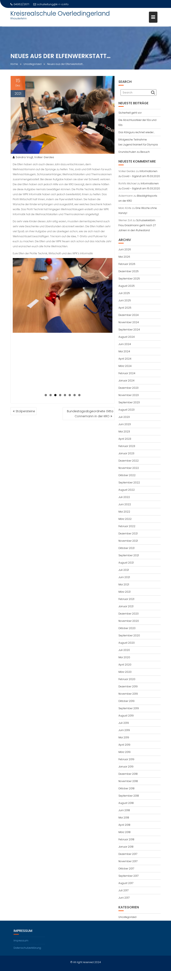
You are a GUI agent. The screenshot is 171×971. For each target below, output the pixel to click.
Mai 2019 (123, 737)
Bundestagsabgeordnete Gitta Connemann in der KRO (90, 413)
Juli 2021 (123, 570)
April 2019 (124, 744)
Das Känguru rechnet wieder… (136, 132)
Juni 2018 (124, 810)
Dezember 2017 (127, 854)
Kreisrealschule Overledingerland (60, 13)
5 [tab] (65, 395)
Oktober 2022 (127, 475)
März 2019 (124, 752)
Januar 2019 (125, 766)
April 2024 (124, 358)
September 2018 (128, 795)
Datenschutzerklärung (27, 948)
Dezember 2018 (128, 774)
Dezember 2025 (128, 271)
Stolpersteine (25, 411)
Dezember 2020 (128, 613)
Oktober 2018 (126, 788)
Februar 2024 (126, 373)
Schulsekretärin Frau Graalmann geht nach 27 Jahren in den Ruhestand (137, 225)
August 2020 (126, 642)
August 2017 (125, 883)
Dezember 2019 (128, 686)
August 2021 (126, 562)
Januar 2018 (125, 846)
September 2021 (128, 555)
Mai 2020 (124, 657)
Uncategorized (127, 917)
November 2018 (128, 781)
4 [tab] (60, 395)
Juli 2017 (123, 890)
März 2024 (125, 366)
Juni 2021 (124, 577)
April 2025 (124, 307)
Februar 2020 (126, 679)
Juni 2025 (124, 300)
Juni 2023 (124, 424)
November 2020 (128, 621)
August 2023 (126, 409)
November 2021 (128, 541)
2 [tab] (50, 395)
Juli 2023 (124, 417)
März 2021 (124, 592)
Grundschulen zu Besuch (134, 152)
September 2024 (129, 329)
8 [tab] (79, 395)
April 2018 (124, 825)
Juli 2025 (124, 293)
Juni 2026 (124, 249)
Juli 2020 (124, 650)
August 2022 (126, 490)
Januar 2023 (126, 453)
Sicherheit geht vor (130, 112)
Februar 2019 (126, 759)
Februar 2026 (126, 264)
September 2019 (128, 708)
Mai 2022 (124, 511)
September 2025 (129, 278)
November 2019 (128, 693)
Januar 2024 (126, 380)
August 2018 (126, 803)
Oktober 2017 (126, 868)
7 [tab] (74, 395)
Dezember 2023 (128, 388)
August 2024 (126, 337)
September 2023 (129, 402)
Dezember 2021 (128, 533)
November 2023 (128, 395)
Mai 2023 (124, 431)
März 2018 (124, 832)
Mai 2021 (123, 584)
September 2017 (128, 876)
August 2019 (126, 715)
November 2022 (128, 468)
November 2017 (127, 861)
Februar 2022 (126, 526)
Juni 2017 (124, 897)
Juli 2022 (124, 497)
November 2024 (128, 322)
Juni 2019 (124, 730)
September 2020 (129, 635)
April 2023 (124, 439)
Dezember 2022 (128, 460)
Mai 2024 (124, 351)
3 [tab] (55, 395)
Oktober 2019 (126, 701)
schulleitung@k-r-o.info (53, 4)
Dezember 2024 (128, 315)
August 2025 (126, 286)
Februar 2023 (126, 446)
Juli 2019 (123, 723)
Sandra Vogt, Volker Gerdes (35, 157)
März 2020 (125, 672)
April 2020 (124, 664)
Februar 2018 (126, 839)
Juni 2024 (124, 344)
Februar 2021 (126, 599)
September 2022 (129, 482)
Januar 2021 (125, 606)
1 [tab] (46, 395)
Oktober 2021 (126, 548)
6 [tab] (70, 395)
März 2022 (125, 519)
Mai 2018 (123, 817)
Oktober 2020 (127, 628)
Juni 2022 (124, 504)
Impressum (21, 940)
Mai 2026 (124, 256)
